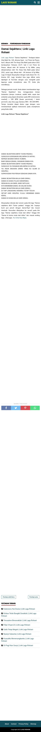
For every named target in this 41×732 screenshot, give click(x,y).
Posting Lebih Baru (9, 597)
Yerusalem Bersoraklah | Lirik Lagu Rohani (20, 620)
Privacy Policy (23, 724)
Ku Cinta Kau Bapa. (20, 218)
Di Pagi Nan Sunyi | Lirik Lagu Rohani (18, 645)
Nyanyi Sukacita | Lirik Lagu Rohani (17, 634)
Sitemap (33, 724)
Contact (14, 724)
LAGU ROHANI (9, 2)
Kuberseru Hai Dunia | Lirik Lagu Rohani (19, 609)
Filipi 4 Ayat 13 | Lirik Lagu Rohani (16, 625)
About (7, 724)
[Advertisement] (20, 25)
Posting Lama (33, 597)
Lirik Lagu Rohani (7, 57)
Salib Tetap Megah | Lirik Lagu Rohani (18, 629)
